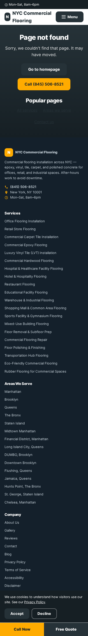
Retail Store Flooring (20, 229)
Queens (11, 407)
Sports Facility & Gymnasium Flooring (33, 316)
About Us (12, 523)
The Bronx (13, 415)
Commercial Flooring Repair (26, 340)
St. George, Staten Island (24, 494)
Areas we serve (57, 110)
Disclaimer (13, 586)
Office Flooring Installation (25, 221)
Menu (72, 17)
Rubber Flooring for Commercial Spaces (35, 371)
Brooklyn (11, 400)
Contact (11, 546)
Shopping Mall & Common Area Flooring (35, 308)
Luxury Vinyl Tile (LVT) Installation (30, 253)
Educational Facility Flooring (26, 292)
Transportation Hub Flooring (26, 355)
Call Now (22, 629)
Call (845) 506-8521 (44, 84)
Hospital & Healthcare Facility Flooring (34, 269)
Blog (8, 554)
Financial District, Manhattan (26, 439)
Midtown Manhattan (20, 431)
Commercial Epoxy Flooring (26, 245)
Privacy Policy (15, 562)
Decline (44, 613)
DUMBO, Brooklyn (18, 455)
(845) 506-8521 (22, 187)
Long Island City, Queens (24, 447)
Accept (16, 613)
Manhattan (13, 392)
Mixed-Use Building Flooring (27, 324)
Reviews (11, 538)
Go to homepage (44, 69)
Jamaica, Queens (18, 479)
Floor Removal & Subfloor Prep (28, 332)
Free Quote (66, 629)
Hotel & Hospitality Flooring (25, 276)
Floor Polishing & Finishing (25, 348)
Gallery (10, 530)
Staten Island (15, 423)
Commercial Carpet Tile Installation (31, 237)
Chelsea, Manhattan (20, 502)
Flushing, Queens (18, 471)
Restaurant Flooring (20, 284)
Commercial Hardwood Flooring (29, 261)
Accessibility (14, 578)
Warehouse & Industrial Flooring (29, 300)
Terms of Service (18, 570)
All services (27, 110)
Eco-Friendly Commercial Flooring (31, 363)
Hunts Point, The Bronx (23, 486)
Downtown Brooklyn (20, 463)
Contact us (44, 122)
